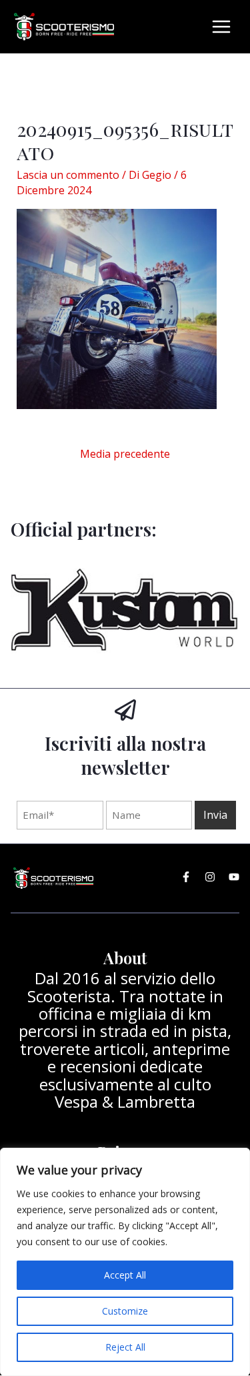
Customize (125, 1311)
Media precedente (125, 453)
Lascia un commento (68, 174)
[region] (125, 1262)
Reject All (125, 1347)
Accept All (125, 1275)
